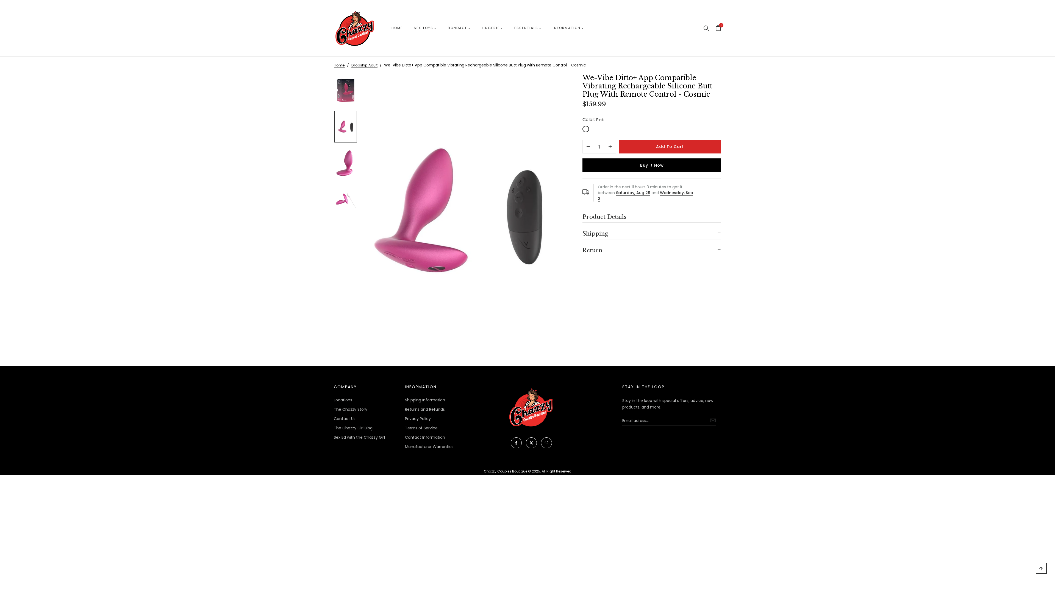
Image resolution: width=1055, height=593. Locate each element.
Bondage (457, 28)
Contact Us (345, 418)
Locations (343, 400)
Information (567, 28)
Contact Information (425, 437)
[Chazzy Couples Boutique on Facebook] (516, 442)
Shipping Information (425, 400)
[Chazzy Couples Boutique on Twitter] (531, 442)
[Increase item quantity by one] (610, 147)
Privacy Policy (418, 418)
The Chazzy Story (350, 409)
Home (397, 28)
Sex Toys (423, 28)
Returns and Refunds (425, 409)
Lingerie (491, 28)
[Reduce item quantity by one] (588, 147)
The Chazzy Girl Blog (353, 428)
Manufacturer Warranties (429, 446)
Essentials (526, 28)
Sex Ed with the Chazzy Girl (359, 437)
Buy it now (652, 165)
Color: (593, 119)
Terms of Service (421, 428)
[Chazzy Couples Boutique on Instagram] (546, 442)
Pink (585, 129)
